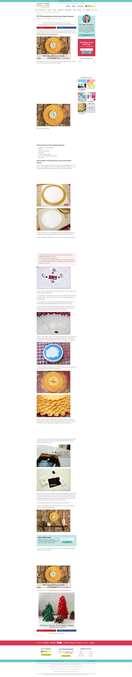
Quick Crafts (42, 12)
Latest (76, 3)
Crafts (90, 651)
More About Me (86, 35)
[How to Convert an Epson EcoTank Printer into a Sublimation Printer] (82, 87)
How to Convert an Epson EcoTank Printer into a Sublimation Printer (82, 89)
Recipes (81, 651)
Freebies (90, 655)
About (68, 3)
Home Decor (56, 633)
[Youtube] (94, 6)
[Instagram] (90, 6)
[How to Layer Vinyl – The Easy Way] (91, 100)
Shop (73, 6)
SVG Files (80, 6)
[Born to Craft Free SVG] (91, 111)
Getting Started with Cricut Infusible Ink (82, 101)
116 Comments (59, 18)
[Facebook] (88, 6)
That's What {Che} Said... (43, 5)
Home (37, 12)
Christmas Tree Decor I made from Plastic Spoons (60, 590)
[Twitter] (92, 6)
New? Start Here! (62, 3)
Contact (72, 3)
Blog (39, 12)
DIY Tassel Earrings (91, 88)
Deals (68, 6)
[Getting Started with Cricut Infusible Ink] (82, 100)
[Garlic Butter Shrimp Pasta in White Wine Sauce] (82, 111)
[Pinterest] (86, 6)
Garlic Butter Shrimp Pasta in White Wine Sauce (82, 113)
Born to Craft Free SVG (91, 112)
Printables (90, 653)
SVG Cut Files (81, 655)
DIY (52, 633)
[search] (95, 3)
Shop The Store (46, 654)
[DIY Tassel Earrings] (91, 87)
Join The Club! (66, 655)
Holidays (81, 653)
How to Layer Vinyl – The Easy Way (91, 101)
